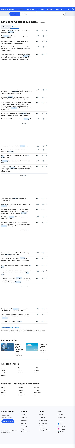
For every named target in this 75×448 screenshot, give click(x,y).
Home (2, 17)
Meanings (5, 27)
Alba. (19, 368)
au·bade (20, 370)
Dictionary (23, 414)
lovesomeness (21, 395)
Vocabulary (24, 426)
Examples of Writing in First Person (43, 346)
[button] (68, 9)
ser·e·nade (4, 368)
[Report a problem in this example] (46, 30)
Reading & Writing (25, 432)
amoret (3, 373)
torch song (4, 375)
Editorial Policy (43, 420)
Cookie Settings (43, 423)
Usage (22, 429)
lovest (35, 395)
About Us (41, 414)
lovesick (20, 392)
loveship (3, 392)
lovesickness (37, 392)
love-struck (37, 390)
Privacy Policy (42, 417)
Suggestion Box (61, 417)
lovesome (3, 395)
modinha (36, 368)
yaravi (35, 373)
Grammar (23, 423)
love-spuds (20, 390)
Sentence (7, 17)
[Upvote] (38, 30)
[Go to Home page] (7, 9)
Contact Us (60, 414)
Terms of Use (42, 426)
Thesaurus (24, 417)
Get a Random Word (8, 421)
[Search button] (63, 14)
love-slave (20, 387)
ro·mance (36, 370)
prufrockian (20, 373)
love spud (3, 387)
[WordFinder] (73, 9)
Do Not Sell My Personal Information (44, 430)
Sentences (13, 14)
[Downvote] (43, 30)
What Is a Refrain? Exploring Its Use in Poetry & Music (19, 347)
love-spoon (4, 390)
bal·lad (3, 370)
